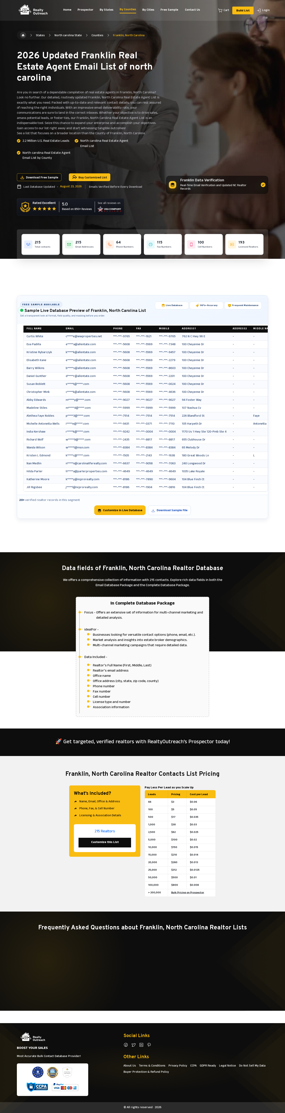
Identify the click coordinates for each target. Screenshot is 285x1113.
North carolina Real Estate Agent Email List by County (46, 155)
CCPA (193, 1065)
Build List (243, 10)
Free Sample (169, 10)
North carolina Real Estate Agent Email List (104, 143)
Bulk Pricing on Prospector (187, 893)
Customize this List (105, 842)
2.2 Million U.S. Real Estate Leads (45, 141)
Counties (97, 35)
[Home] (23, 35)
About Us (130, 1065)
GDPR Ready (208, 1065)
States (40, 35)
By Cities (148, 10)
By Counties (128, 9)
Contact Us (192, 10)
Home (67, 10)
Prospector (85, 10)
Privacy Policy (177, 1065)
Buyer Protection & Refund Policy (146, 1072)
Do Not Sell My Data (252, 1065)
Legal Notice (227, 1065)
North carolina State (68, 35)
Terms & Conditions (152, 1065)
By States (106, 10)
